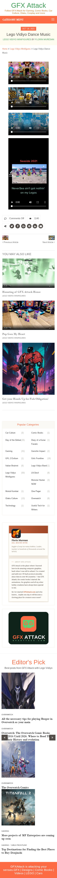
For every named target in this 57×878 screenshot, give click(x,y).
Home (4, 49)
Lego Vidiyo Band (39, 466)
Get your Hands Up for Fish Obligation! (25, 398)
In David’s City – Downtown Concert (48, 242)
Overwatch (36, 498)
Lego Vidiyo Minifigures (17, 39)
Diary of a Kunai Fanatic (38, 442)
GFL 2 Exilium (11, 458)
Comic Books (37, 433)
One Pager (36, 491)
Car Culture (10, 433)
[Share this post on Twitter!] (12, 226)
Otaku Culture (11, 498)
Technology (10, 506)
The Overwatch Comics (15, 787)
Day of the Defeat (13, 440)
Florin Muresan (44, 39)
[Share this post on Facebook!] (17, 226)
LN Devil (35, 473)
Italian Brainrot (11, 466)
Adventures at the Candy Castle (10, 242)
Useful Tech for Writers (38, 508)
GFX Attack (28, 5)
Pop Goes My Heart (13, 334)
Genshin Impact (38, 451)
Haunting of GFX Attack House (21, 292)
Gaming (8, 451)
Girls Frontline (37, 458)
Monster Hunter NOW (38, 482)
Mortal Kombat (11, 491)
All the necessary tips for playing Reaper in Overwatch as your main (27, 720)
